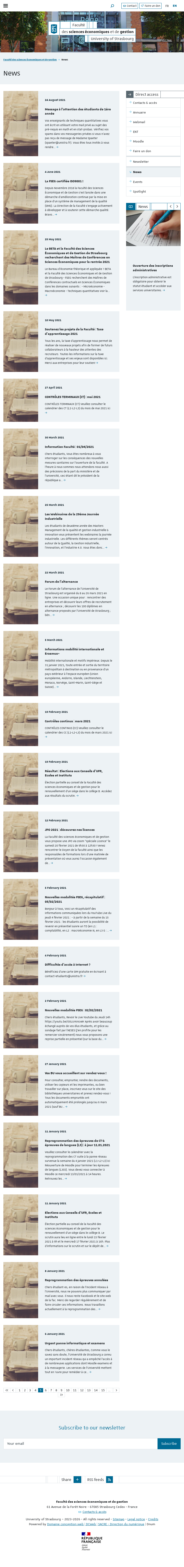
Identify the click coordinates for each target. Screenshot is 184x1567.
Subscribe (169, 1443)
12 (82, 1390)
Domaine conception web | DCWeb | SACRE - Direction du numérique (95, 1524)
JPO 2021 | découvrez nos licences (70, 830)
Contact (131, 6)
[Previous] (170, 206)
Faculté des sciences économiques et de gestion (30, 59)
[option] (153, 260)
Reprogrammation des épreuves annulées (76, 1280)
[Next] (177, 206)
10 (68, 1390)
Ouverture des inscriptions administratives (153, 268)
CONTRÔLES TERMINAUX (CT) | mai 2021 (73, 397)
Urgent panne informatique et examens (75, 1343)
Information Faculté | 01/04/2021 (69, 447)
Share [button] (66, 1479)
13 (89, 1390)
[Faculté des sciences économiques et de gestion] (54, 28)
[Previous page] (13, 1390)
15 (103, 1390)
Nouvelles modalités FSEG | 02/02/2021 (73, 1010)
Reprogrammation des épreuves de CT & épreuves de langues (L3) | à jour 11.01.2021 (77, 1143)
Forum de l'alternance (61, 582)
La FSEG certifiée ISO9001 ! (64, 181)
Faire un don (152, 6)
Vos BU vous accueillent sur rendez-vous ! (75, 1073)
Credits (153, 1519)
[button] (112, 5)
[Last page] (61, 1394)
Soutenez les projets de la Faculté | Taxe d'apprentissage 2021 (74, 331)
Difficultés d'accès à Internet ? (67, 965)
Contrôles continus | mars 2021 (67, 721)
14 (96, 1390)
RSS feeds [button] (95, 1479)
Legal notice (136, 1519)
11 (75, 1390)
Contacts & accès (94, 1512)
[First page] (6, 1390)
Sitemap (118, 1519)
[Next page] (116, 1390)
